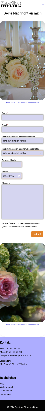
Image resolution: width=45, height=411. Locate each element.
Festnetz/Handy (9, 160)
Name (5, 113)
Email (5, 125)
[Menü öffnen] (42, 4)
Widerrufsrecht (7, 387)
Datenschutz (6, 390)
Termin (5, 172)
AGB (2, 383)
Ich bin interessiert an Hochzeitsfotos (18, 137)
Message (6, 183)
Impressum (5, 394)
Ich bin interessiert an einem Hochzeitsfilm (20, 149)
